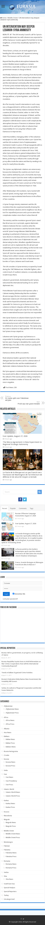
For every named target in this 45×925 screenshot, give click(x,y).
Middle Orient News (13, 834)
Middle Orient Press (13, 837)
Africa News (10, 720)
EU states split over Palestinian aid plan (17, 398)
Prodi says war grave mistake (29, 403)
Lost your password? (10, 599)
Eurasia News (10, 762)
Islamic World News (13, 792)
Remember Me (19, 594)
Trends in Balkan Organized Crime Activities (17, 672)
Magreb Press (11, 826)
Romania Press (11, 868)
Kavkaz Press (10, 807)
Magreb (7, 819)
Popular (13, 508)
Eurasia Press (10, 766)
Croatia (6, 755)
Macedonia (8, 816)
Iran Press (9, 785)
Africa (6, 717)
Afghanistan (8, 706)
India (6, 770)
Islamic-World (9, 789)
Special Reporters (10, 891)
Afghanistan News (12, 709)
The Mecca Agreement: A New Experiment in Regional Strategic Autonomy (22, 443)
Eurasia (6, 759)
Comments (23, 508)
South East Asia (9, 884)
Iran (5, 774)
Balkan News (10, 739)
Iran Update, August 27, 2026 (15, 436)
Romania (7, 861)
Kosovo (6, 812)
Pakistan (7, 846)
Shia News (9, 879)
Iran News (9, 777)
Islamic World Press (13, 796)
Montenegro (8, 842)
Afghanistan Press (12, 713)
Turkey (6, 895)
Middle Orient (13, 18)
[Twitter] (25, 499)
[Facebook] (20, 499)
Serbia (6, 872)
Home (4, 18)
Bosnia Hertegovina (11, 751)
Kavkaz (6, 800)
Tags (31, 508)
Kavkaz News (10, 803)
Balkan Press (10, 743)
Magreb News (11, 822)
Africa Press (10, 724)
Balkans (6, 736)
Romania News (11, 864)
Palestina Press (11, 856)
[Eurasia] (22, 7)
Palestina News (11, 853)
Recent (4, 508)
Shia (5, 876)
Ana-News (7, 732)
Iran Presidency (11, 781)
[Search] (40, 492)
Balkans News (11, 747)
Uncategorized (9, 899)
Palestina (7, 850)
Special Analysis (9, 888)
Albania (6, 729)
